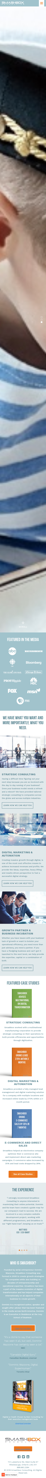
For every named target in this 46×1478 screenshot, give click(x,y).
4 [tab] (26, 1250)
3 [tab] (41, 322)
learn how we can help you (17, 805)
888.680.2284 (23, 1467)
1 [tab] (41, 317)
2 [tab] (41, 319)
